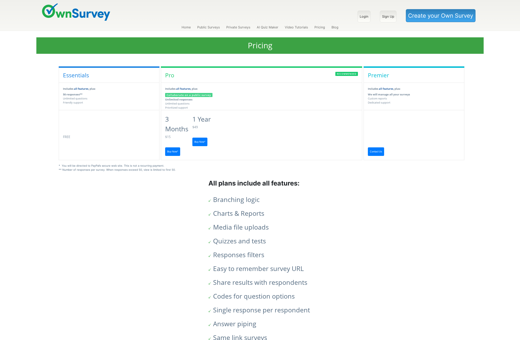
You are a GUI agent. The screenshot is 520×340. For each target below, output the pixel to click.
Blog (335, 27)
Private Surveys (238, 27)
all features (81, 89)
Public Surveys (208, 27)
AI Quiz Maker (267, 27)
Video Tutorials (296, 27)
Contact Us (376, 151)
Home (186, 27)
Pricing (319, 27)
